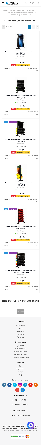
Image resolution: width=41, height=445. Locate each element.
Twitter (15, 385)
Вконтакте (4, 385)
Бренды (20, 372)
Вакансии (20, 331)
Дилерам (20, 346)
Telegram (25, 385)
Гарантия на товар (20, 354)
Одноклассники (36, 385)
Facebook (9, 385)
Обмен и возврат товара (20, 357)
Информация (20, 342)
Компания (20, 322)
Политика (20, 337)
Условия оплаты (20, 348)
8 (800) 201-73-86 (21, 404)
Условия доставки (20, 351)
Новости (20, 328)
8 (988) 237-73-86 (21, 400)
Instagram (20, 385)
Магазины (20, 334)
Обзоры (20, 375)
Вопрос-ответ (20, 369)
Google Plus (17, 390)
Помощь (20, 362)
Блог (20, 366)
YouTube (30, 385)
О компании (20, 325)
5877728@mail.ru (22, 411)
